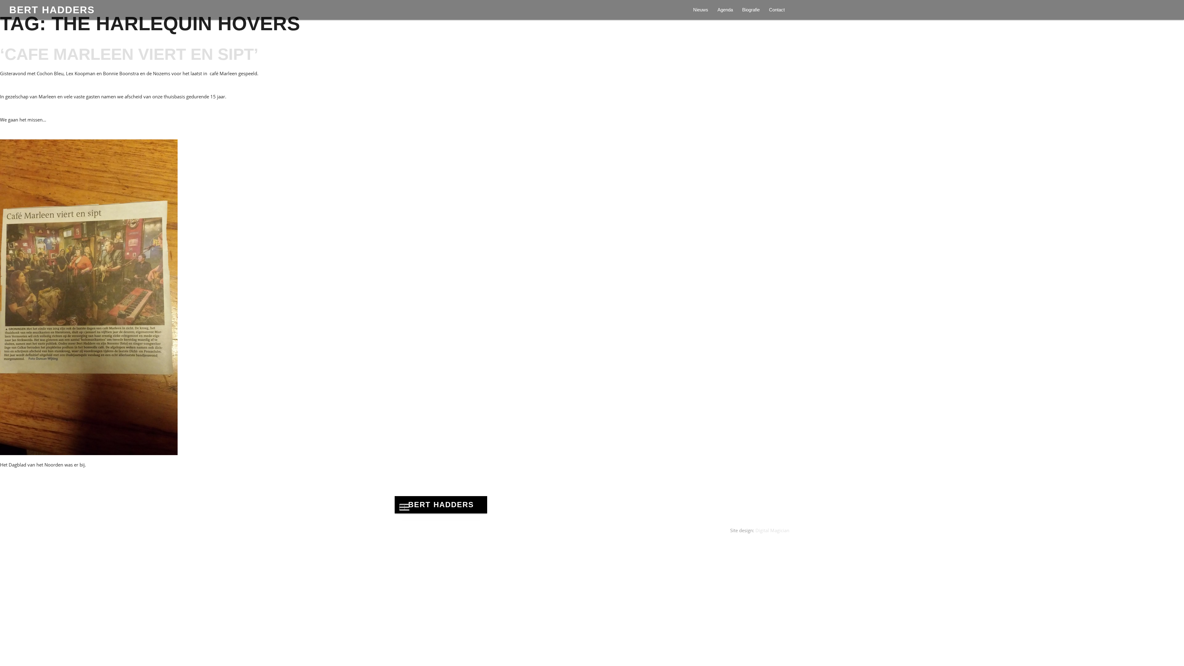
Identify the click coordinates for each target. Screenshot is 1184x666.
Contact (777, 9)
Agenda (725, 9)
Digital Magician (772, 530)
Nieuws (700, 9)
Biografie (751, 9)
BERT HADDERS (52, 9)
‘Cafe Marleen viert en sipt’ (129, 54)
